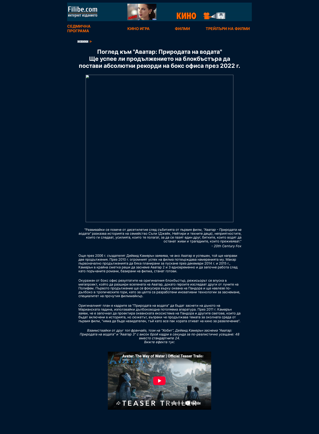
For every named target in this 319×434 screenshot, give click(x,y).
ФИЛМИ (182, 28)
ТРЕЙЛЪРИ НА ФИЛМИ (228, 28)
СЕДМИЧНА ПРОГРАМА (79, 28)
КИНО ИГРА (136, 28)
